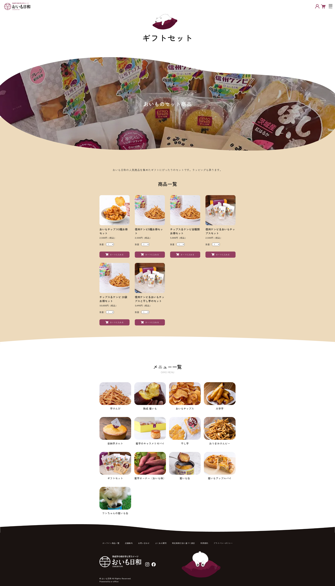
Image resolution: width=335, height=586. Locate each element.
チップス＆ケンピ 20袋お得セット (113, 299)
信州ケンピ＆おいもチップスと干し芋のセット (149, 299)
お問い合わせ (144, 543)
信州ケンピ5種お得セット (149, 231)
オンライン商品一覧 (110, 543)
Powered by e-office (109, 581)
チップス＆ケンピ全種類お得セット (185, 231)
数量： (102, 244)
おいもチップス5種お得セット (113, 231)
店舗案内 (129, 543)
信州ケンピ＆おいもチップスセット (220, 231)
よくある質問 (161, 543)
